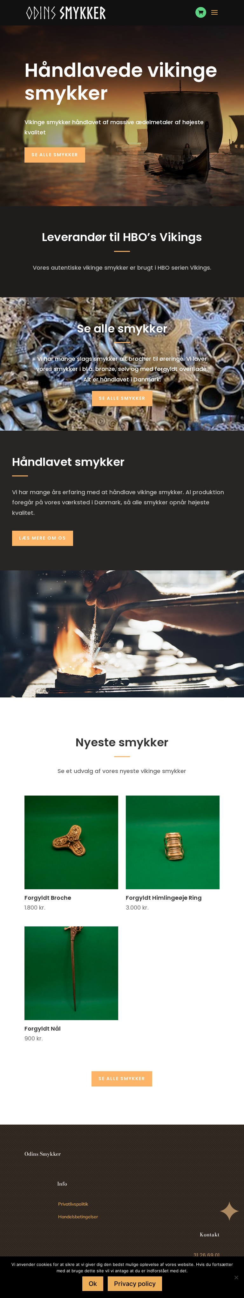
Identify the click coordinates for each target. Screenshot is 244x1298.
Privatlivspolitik (73, 1204)
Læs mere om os (42, 538)
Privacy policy (135, 1284)
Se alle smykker (54, 154)
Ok (93, 1284)
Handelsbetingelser (78, 1217)
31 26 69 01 (206, 1255)
